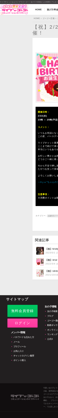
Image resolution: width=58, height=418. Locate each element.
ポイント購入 (19, 360)
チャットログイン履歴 (23, 355)
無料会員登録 (22, 311)
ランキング (52, 334)
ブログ (50, 316)
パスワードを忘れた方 (23, 337)
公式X (50, 339)
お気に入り (18, 351)
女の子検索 (52, 311)
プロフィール (19, 346)
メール (16, 342)
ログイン (22, 323)
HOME (38, 9)
